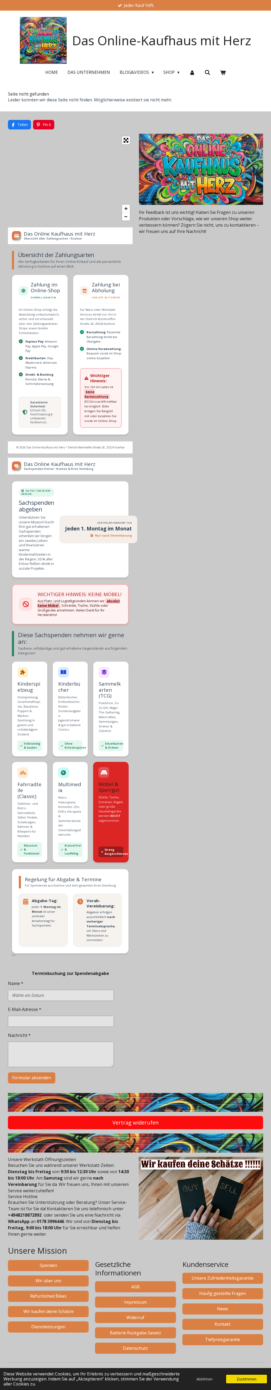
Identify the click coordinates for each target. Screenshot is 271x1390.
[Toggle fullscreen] (126, 140)
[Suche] (207, 72)
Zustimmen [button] (246, 1379)
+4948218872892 (25, 1215)
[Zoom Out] (126, 217)
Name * (15, 983)
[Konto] (192, 72)
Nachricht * (19, 1035)
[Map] (70, 178)
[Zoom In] (126, 209)
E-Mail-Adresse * (24, 1009)
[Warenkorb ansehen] (223, 72)
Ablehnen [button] (204, 1379)
